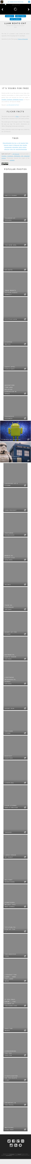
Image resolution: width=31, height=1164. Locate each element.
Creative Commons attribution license (12, 99)
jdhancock (16, 145)
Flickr (17, 116)
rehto (11, 149)
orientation (15, 147)
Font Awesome (9, 1155)
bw (15, 143)
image (10, 145)
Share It (9, 16)
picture (24, 147)
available (12, 160)
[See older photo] (28, 9)
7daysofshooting (7, 143)
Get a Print (15, 19)
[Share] (25, 195)
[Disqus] (15, 62)
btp (13, 143)
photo (20, 147)
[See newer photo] (3, 9)
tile (14, 149)
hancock (6, 145)
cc (17, 143)
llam (21, 145)
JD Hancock (15, 154)
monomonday (8, 147)
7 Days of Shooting (23, 39)
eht (19, 143)
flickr (27, 143)
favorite (23, 143)
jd (13, 145)
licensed (19, 1154)
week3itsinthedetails (21, 149)
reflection (6, 149)
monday (25, 145)
